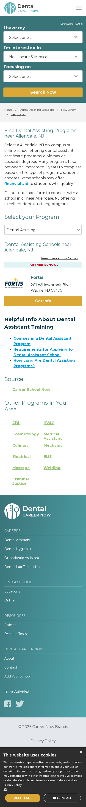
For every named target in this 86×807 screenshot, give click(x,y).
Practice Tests (15, 634)
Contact (10, 667)
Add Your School (17, 676)
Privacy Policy (43, 741)
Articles (10, 625)
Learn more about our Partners (59, 258)
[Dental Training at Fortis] (17, 282)
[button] (43, 789)
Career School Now (31, 389)
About (9, 658)
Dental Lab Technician (22, 567)
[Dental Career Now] (21, 8)
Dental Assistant (17, 540)
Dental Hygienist (17, 549)
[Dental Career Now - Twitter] (20, 703)
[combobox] (43, 37)
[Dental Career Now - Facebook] (7, 703)
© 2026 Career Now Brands (43, 726)
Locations (12, 591)
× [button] (81, 752)
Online (9, 600)
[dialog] (43, 777)
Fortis (37, 277)
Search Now (43, 92)
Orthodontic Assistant (21, 558)
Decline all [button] (62, 798)
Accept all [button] (22, 798)
